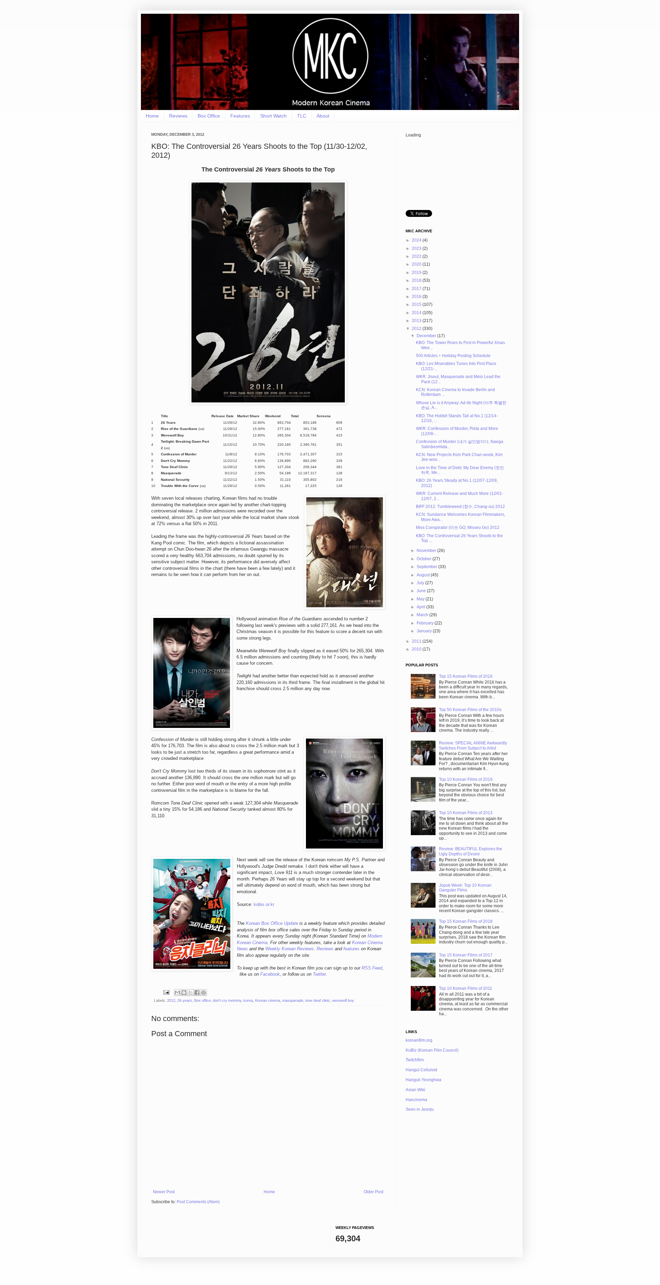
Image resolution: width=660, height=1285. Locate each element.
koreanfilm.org (419, 1040)
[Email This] (177, 992)
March (423, 614)
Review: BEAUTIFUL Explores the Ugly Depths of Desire (470, 851)
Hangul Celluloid (421, 1069)
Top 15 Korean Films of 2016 (466, 676)
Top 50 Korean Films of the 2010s (470, 709)
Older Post (373, 1191)
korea (248, 1000)
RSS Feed (372, 968)
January (425, 631)
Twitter (319, 974)
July (421, 582)
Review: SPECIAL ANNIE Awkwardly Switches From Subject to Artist (473, 745)
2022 (417, 256)
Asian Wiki (415, 1089)
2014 (417, 312)
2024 (417, 240)
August (424, 575)
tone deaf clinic (317, 1000)
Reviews (178, 116)
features (351, 948)
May (421, 599)
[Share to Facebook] (197, 992)
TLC (301, 116)
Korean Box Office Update (272, 923)
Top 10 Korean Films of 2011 (465, 988)
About (323, 116)
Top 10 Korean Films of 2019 (466, 779)
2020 (417, 264)
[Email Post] (166, 992)
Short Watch (273, 116)
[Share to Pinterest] (203, 992)
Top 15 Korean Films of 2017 (466, 955)
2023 (417, 248)
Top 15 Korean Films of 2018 (466, 921)
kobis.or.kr (264, 904)
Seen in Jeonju (420, 1109)
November (427, 550)
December (427, 335)
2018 (417, 280)
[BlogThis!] (183, 992)
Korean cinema (267, 1000)
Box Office (209, 116)
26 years (184, 1000)
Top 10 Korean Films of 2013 (466, 812)
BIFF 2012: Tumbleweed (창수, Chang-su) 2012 (460, 506)
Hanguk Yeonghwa (423, 1079)
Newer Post (164, 1191)
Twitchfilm (415, 1059)
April (421, 607)
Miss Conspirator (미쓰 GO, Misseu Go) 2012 (457, 527)
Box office (202, 1000)
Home (152, 116)
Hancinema (416, 1099)
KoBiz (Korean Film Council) (432, 1050)
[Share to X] (190, 992)
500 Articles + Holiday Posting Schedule (453, 355)
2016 (417, 296)
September (427, 566)
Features (240, 116)
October (424, 558)
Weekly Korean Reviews (289, 948)
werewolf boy (343, 1000)
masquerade (292, 1000)
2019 (417, 272)
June (422, 590)
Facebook (270, 974)
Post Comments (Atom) (198, 1201)
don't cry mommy (227, 1000)
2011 (417, 641)
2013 (417, 320)
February (425, 623)
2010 (417, 649)
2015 (417, 304)
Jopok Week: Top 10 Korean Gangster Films (465, 888)
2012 (171, 1000)
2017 (417, 288)
